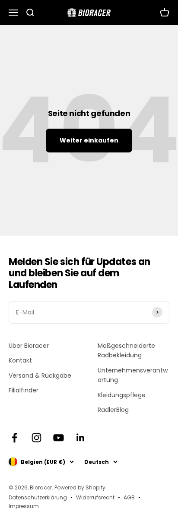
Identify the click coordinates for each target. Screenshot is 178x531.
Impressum (24, 506)
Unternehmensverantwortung (133, 375)
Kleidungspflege (122, 395)
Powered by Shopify (79, 487)
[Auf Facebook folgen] (14, 438)
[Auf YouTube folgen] (58, 438)
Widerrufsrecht (95, 497)
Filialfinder (23, 390)
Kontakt (20, 360)
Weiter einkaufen (89, 140)
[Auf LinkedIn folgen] (80, 438)
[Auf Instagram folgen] (36, 438)
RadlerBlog (113, 409)
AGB (129, 497)
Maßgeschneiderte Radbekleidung (126, 350)
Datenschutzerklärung (38, 497)
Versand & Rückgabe (40, 375)
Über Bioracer (29, 345)
